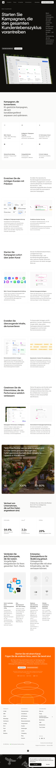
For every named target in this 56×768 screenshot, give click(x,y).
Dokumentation (24, 711)
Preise (14, 2)
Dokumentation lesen (32, 667)
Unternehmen (28, 2)
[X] (39, 738)
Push (4, 728)
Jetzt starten (18, 48)
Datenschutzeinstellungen (46, 743)
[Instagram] (44, 738)
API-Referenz (24, 716)
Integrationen (24, 723)
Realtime (5, 733)
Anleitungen (24, 728)
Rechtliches (42, 720)
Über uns (41, 711)
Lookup (5, 723)
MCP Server (24, 718)
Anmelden (37, 2)
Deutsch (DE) (50, 745)
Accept (35, 764)
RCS (4, 726)
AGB (40, 722)
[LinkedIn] (41, 738)
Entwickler (20, 2)
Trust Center (42, 727)
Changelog (23, 733)
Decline (48, 764)
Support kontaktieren (41, 745)
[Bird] (3, 2)
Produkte (9, 2)
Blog (22, 735)
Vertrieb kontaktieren (47, 2)
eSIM (4, 730)
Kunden (23, 726)
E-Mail (4, 711)
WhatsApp (5, 718)
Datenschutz (42, 724)
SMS (4, 713)
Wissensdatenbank (25, 721)
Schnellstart (24, 713)
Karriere (23, 738)
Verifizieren (6, 721)
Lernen (22, 730)
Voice (4, 716)
